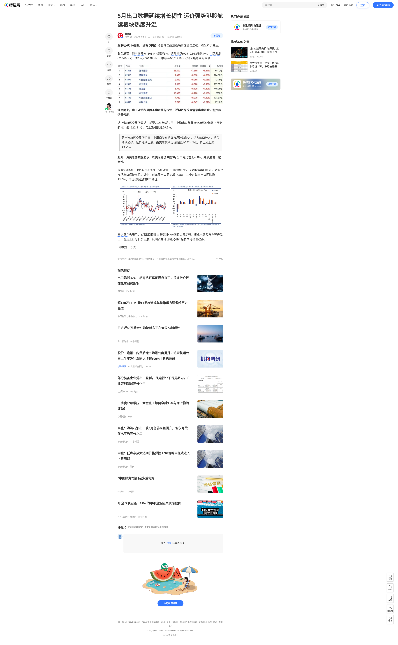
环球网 (121, 492)
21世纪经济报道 (135, 366)
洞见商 (121, 291)
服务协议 (146, 622)
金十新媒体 (123, 341)
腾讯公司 (166, 635)
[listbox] (170, 393)
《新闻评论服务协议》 (159, 527)
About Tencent (134, 622)
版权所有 (174, 635)
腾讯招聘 (183, 622)
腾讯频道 (213, 622)
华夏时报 (122, 416)
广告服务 (174, 622)
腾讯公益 (193, 622)
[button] (272, 27)
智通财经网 (123, 441)
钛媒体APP (123, 391)
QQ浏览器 (203, 622)
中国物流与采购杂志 (127, 316)
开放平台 (165, 622)
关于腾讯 (122, 622)
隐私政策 (155, 622)
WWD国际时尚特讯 (127, 517)
